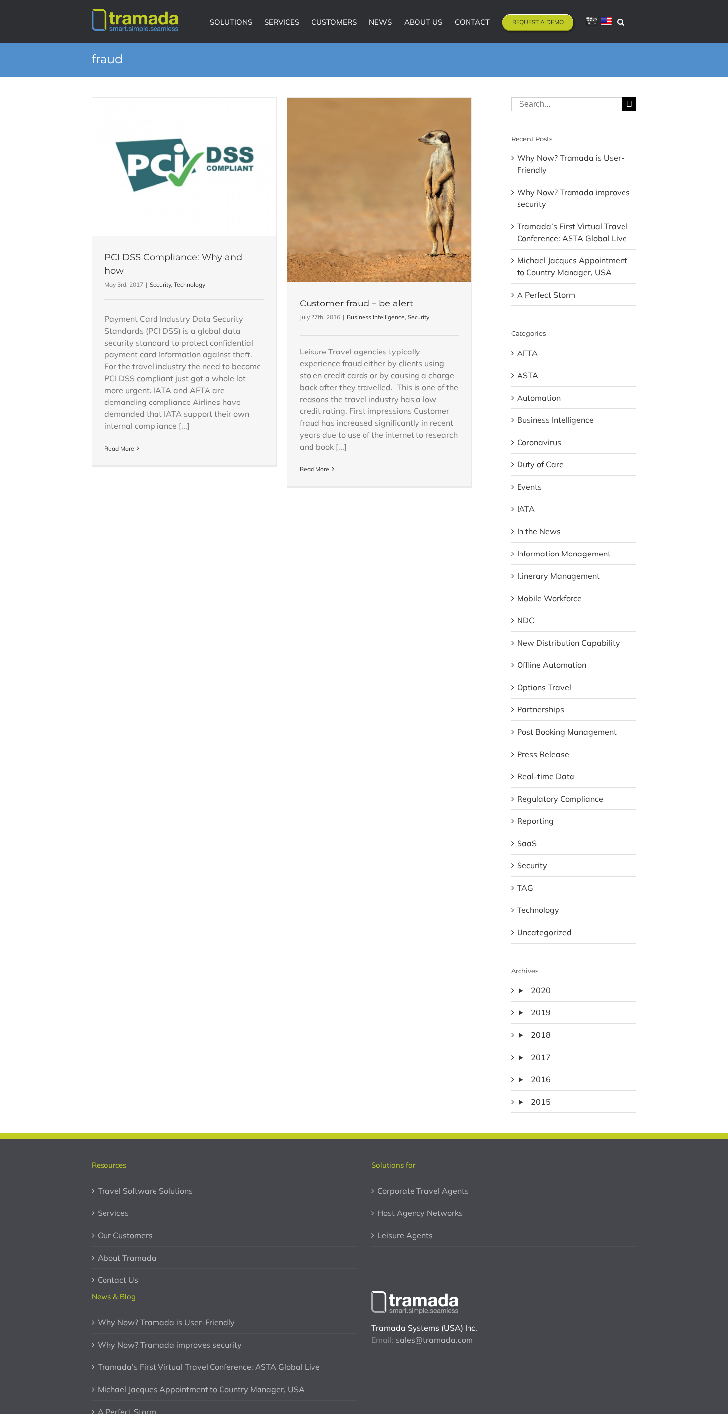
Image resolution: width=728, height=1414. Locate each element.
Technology (189, 284)
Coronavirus (539, 442)
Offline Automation (551, 665)
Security (160, 284)
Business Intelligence (376, 317)
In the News (539, 531)
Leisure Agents (405, 1235)
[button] (620, 21)
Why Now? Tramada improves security (170, 1345)
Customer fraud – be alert (356, 303)
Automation (539, 398)
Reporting (535, 821)
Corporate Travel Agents (422, 1191)
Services (113, 1213)
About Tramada (127, 1257)
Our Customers (125, 1235)
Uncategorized (544, 932)
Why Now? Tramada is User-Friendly (166, 1322)
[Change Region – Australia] (592, 21)
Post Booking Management (567, 732)
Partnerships (540, 709)
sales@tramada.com (434, 1340)
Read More (119, 448)
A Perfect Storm (546, 295)
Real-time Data (545, 776)
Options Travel (544, 687)
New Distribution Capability (568, 643)
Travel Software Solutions (145, 1191)
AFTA (527, 353)
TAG (525, 888)
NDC (525, 620)
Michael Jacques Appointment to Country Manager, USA (201, 1389)
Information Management (564, 553)
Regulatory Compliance (560, 799)
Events (529, 487)
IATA (526, 509)
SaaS (527, 843)
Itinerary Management (558, 576)
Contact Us (118, 1280)
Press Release (543, 754)
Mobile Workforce (549, 598)
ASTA (527, 375)
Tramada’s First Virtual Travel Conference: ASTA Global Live (209, 1367)
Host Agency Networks (420, 1213)
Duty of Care (540, 464)
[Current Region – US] (606, 21)
